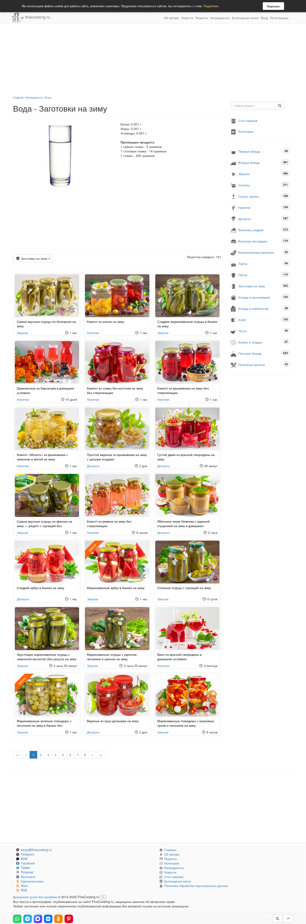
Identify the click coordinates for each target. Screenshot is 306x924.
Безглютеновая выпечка (263, 252)
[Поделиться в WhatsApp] (17, 919)
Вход (264, 17)
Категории (245, 131)
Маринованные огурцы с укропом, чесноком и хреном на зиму (112, 656)
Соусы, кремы (263, 196)
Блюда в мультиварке (263, 297)
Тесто (263, 330)
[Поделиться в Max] (38, 919)
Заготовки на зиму (34, 258)
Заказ (92, 548)
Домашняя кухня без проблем (35, 897)
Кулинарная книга (245, 17)
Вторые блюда (263, 162)
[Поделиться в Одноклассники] (58, 919)
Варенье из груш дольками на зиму (113, 721)
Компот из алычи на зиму (105, 321)
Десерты (93, 466)
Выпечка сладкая (263, 229)
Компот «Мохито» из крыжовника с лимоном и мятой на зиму (42, 456)
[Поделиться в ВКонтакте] (48, 919)
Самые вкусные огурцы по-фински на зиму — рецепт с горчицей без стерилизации (44, 525)
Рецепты (202, 17)
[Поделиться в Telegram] (27, 919)
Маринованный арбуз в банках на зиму (115, 587)
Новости (187, 17)
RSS (24, 890)
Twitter (25, 867)
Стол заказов (247, 120)
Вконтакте (28, 876)
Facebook (28, 863)
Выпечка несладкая (263, 241)
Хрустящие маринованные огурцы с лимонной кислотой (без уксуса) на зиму (46, 656)
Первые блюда (263, 151)
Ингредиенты (220, 17)
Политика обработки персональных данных (196, 885)
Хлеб (263, 319)
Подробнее (210, 6)
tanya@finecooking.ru (36, 849)
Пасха (263, 274)
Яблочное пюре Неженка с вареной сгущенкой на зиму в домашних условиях (183, 525)
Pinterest (27, 872)
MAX (24, 858)
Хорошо (273, 6)
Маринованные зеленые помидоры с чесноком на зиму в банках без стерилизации (44, 725)
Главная (18, 97)
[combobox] (253, 105)
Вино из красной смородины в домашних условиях (179, 656)
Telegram (27, 854)
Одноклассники (32, 881)
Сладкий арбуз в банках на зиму (40, 587)
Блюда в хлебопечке (263, 308)
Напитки (93, 332)
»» (101, 754)
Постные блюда (263, 353)
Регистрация (279, 17)
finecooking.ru (37, 17)
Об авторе (171, 17)
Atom (24, 885)
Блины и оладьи (263, 342)
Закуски (22, 332)
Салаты (263, 185)
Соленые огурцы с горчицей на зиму (184, 587)
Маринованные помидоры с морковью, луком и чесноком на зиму (186, 723)
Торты (263, 263)
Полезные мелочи (263, 364)
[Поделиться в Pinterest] (69, 919)
